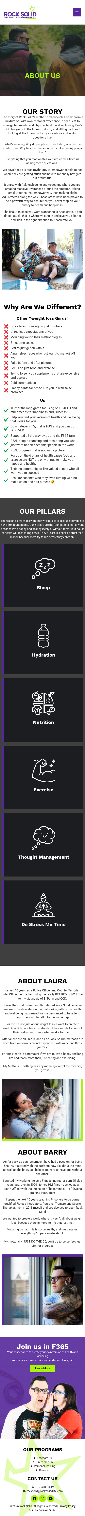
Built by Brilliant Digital (42, 1510)
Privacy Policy (67, 1506)
